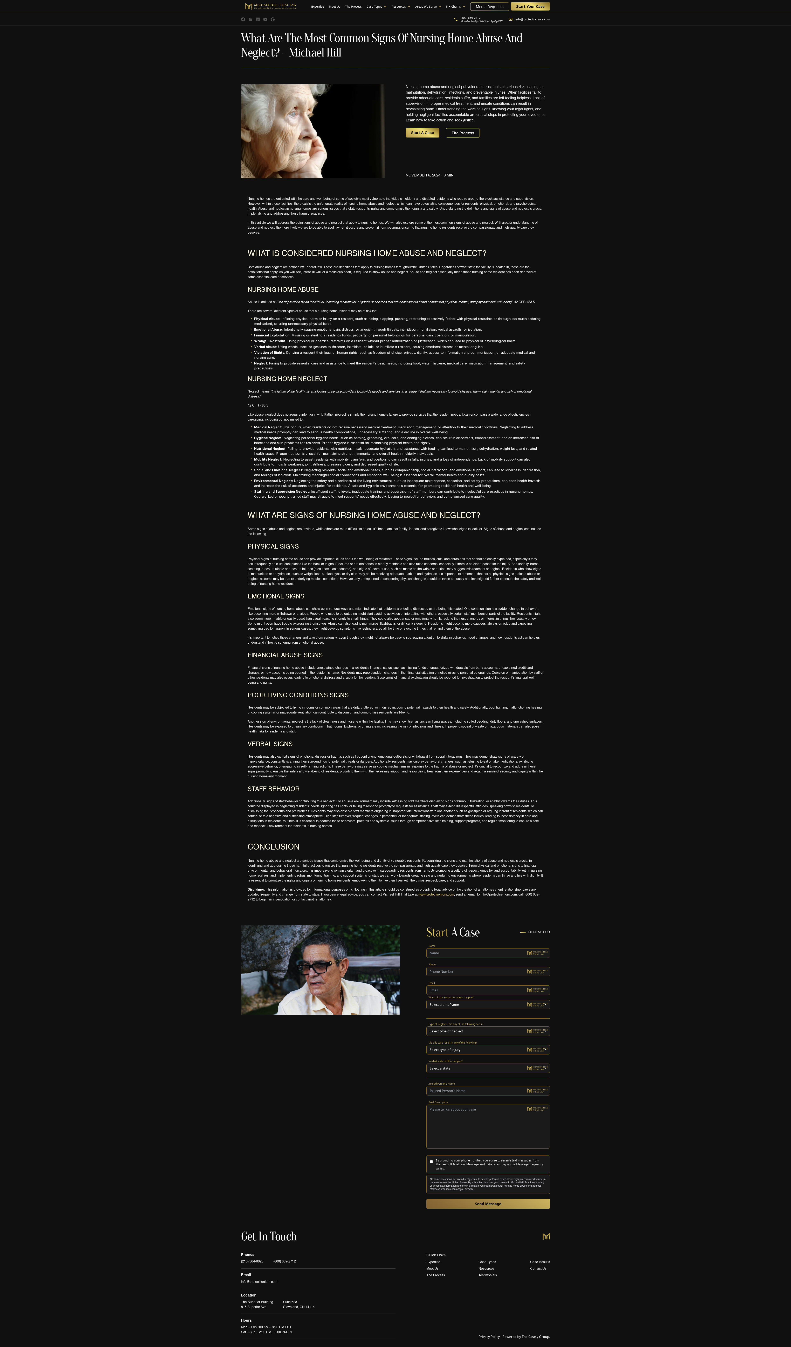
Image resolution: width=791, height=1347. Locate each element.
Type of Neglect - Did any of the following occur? (455, 1024)
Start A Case (422, 132)
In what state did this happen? (445, 1061)
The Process (353, 6)
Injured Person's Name (441, 1083)
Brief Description (438, 1102)
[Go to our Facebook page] (243, 19)
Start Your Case (530, 6)
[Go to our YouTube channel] (265, 19)
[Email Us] (273, 19)
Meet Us (334, 6)
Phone (432, 964)
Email (431, 983)
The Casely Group (525, 1336)
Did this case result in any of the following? (452, 1042)
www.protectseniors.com (436, 894)
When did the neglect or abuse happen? (451, 997)
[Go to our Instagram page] (250, 19)
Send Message (488, 1203)
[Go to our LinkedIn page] (258, 19)
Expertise (317, 6)
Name (431, 946)
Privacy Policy (489, 1336)
